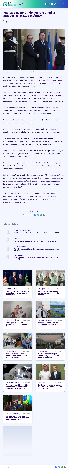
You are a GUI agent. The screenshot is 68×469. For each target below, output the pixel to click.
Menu (24, 4)
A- (3, 467)
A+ (8, 467)
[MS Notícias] (9, 4)
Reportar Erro (35, 211)
